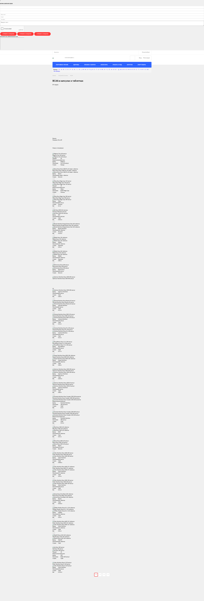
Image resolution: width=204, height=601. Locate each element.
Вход (140, 58)
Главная (54, 75)
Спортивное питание (63, 75)
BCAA (71, 75)
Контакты (56, 52)
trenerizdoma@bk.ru (69, 57)
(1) (53, 288)
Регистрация (146, 58)
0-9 (59, 69)
